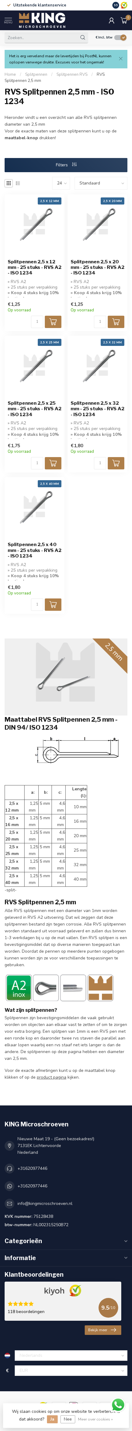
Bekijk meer (97, 1330)
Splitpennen (36, 74)
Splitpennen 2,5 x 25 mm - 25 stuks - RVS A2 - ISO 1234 (34, 408)
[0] (124, 20)
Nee (68, 1419)
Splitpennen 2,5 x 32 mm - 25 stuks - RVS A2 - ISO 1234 (97, 408)
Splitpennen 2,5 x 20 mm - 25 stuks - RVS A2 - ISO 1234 (97, 267)
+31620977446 (32, 1168)
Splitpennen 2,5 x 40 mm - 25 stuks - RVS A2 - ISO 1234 (34, 550)
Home (10, 74)
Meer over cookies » (95, 1419)
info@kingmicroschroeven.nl (44, 1203)
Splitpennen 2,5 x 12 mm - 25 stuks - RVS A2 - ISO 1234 (34, 267)
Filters (62, 165)
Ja (52, 1419)
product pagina (51, 1077)
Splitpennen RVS (71, 74)
